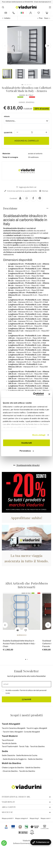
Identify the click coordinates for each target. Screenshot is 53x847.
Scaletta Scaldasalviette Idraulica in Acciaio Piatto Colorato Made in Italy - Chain (19, 643)
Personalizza (25, 451)
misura (6, 116)
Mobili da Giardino (11, 763)
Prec (41, 18)
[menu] (50, 7)
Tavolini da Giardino (27, 771)
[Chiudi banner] (49, 394)
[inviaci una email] (5, 12)
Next (48, 46)
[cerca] (3, 7)
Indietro (7, 18)
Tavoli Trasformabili (10, 746)
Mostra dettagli (38, 435)
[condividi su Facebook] (33, 198)
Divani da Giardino (10, 771)
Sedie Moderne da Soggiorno (15, 759)
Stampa (45, 191)
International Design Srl (16, 797)
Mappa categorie (21, 818)
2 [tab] (29, 661)
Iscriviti (27, 699)
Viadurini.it (8, 802)
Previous (5, 46)
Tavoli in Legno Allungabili (36, 728)
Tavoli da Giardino (37, 746)
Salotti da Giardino (32, 768)
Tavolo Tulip (24, 746)
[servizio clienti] (14, 12)
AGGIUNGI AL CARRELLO (26, 141)
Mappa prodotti (7, 818)
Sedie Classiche (8, 755)
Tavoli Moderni (10, 736)
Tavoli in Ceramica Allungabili (13, 728)
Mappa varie (45, 818)
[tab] (26, 208)
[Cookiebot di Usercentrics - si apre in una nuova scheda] (33, 394)
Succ (46, 18)
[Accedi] (31, 12)
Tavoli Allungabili (11, 724)
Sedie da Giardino (35, 759)
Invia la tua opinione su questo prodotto (22, 191)
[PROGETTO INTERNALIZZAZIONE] (16, 826)
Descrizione (10, 208)
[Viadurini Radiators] (26, 171)
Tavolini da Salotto (9, 743)
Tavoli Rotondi (8, 740)
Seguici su (7, 812)
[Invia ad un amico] (20, 198)
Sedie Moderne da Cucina (26, 755)
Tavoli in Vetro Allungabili (13, 732)
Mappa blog (34, 818)
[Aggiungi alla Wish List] (26, 630)
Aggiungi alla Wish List (27, 187)
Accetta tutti (26, 443)
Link (7, 693)
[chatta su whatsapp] (4, 843)
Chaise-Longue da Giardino (13, 768)
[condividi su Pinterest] (40, 198)
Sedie (5, 751)
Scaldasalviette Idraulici (28, 465)
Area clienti (9, 807)
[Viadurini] (26, 7)
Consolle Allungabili (32, 732)
